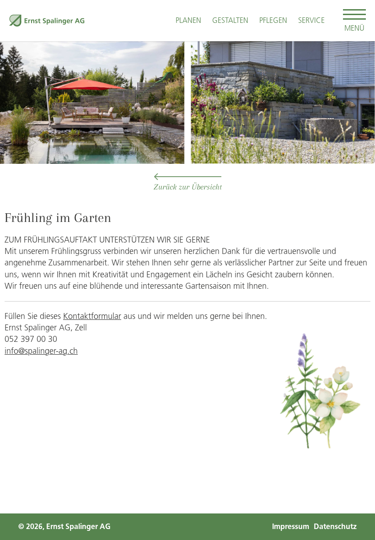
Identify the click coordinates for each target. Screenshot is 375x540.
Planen (188, 20)
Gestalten (230, 20)
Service (311, 20)
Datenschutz (335, 526)
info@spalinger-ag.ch (41, 351)
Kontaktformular (92, 316)
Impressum (290, 526)
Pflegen (273, 20)
